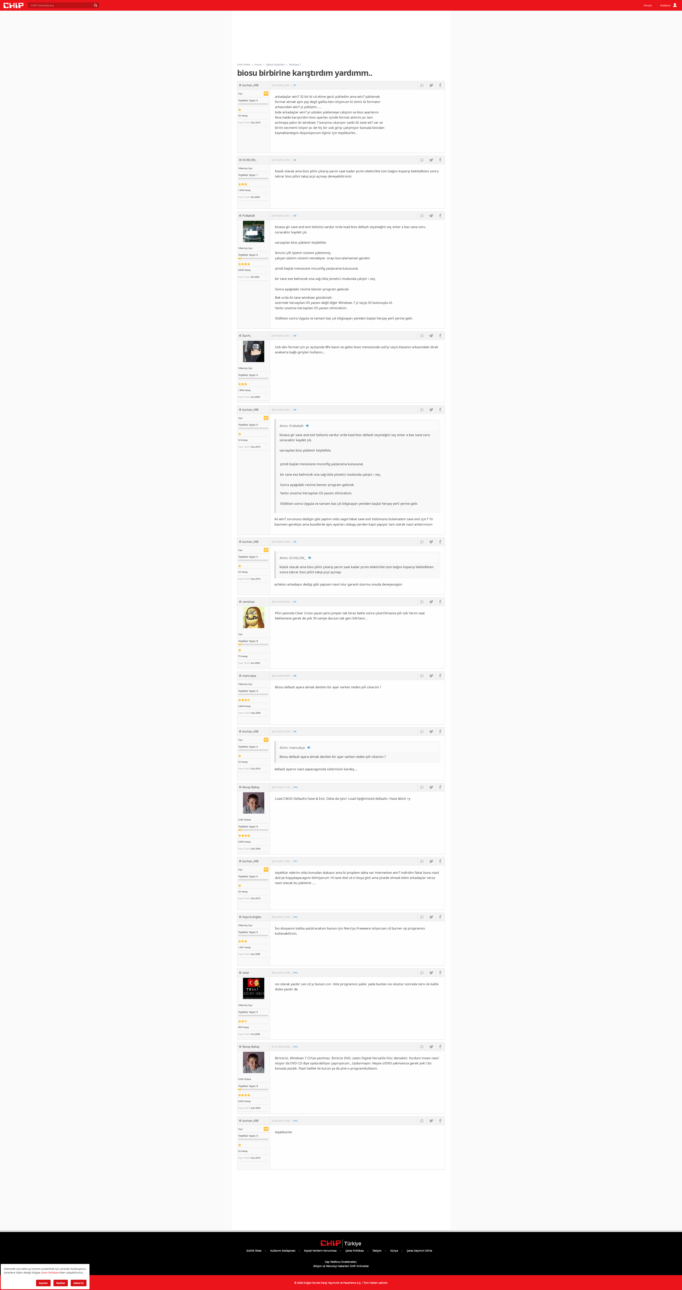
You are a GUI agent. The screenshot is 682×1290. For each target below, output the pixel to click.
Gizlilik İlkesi (254, 1250)
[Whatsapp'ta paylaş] (422, 85)
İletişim (377, 1250)
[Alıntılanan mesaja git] (307, 425)
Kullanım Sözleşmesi (282, 1250)
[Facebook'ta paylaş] (440, 85)
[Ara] (95, 5)
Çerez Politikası (354, 1250)
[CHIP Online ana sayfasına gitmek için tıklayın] (13, 7)
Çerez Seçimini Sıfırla (419, 1250)
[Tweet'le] (431, 85)
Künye (394, 1250)
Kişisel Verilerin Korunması (320, 1250)
